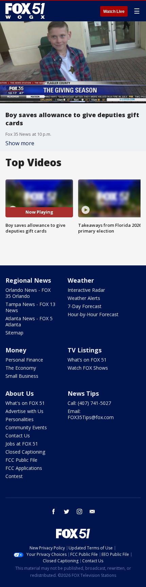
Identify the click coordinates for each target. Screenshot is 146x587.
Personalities (19, 419)
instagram (79, 511)
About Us (19, 393)
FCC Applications (23, 468)
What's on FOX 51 (25, 403)
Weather (81, 280)
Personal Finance (24, 359)
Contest (14, 476)
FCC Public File (21, 460)
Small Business (21, 376)
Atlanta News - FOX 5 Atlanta (29, 321)
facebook (53, 511)
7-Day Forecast (85, 306)
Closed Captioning (25, 452)
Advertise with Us (24, 411)
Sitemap (14, 332)
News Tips (83, 393)
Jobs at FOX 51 (21, 443)
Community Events (26, 427)
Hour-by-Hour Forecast (93, 314)
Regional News (28, 280)
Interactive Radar (86, 290)
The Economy (20, 368)
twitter (66, 511)
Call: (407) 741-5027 (89, 403)
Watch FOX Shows (88, 368)
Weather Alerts (84, 298)
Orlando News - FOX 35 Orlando (28, 293)
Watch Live (114, 11)
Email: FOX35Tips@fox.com (91, 414)
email (92, 511)
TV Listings (85, 350)
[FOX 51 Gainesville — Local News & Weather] (25, 11)
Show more (19, 143)
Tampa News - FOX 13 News (30, 307)
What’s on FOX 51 (87, 359)
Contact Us (17, 435)
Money (15, 350)
